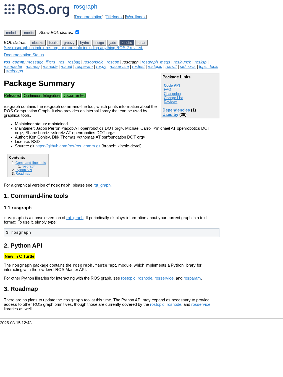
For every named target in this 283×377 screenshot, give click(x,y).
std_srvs (188, 66)
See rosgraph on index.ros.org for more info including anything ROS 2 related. (73, 48)
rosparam (84, 66)
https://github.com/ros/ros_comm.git (67, 146)
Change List (173, 98)
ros (61, 62)
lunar (141, 43)
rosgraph (28, 166)
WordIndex (136, 17)
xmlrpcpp (14, 71)
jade (112, 43)
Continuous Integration (42, 96)
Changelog (172, 94)
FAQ (167, 89)
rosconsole (93, 62)
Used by (170, 114)
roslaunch (182, 62)
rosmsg (33, 66)
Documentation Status (24, 55)
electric (38, 43)
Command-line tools (30, 162)
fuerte (53, 43)
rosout (66, 66)
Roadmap (22, 173)
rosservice (119, 66)
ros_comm (14, 62)
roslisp (200, 62)
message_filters (41, 62)
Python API (23, 170)
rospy (101, 66)
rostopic (155, 66)
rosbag (74, 62)
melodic (12, 33)
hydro (84, 43)
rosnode (50, 66)
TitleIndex (114, 17)
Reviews (170, 102)
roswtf (171, 66)
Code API (172, 85)
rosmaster (13, 66)
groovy (69, 43)
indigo (99, 43)
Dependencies (176, 110)
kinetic (127, 43)
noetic (29, 33)
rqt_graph (102, 185)
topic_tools (208, 66)
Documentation (88, 17)
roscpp (113, 62)
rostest (138, 66)
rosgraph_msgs (156, 62)
